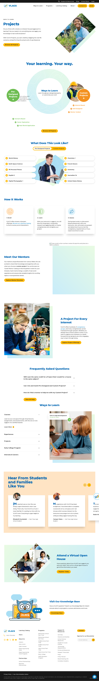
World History (13, 158)
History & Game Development (77, 197)
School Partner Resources (62, 639)
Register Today (64, 571)
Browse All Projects (11, 44)
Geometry (71, 169)
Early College (41, 654)
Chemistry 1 (71, 158)
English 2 (12, 175)
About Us (22, 639)
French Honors (72, 164)
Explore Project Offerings (70, 342)
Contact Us (82, 6)
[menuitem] (82, 6)
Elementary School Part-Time (43, 634)
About (73, 6)
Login (93, 1)
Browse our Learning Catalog (22, 223)
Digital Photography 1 (16, 181)
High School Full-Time (44, 652)
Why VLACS (22, 644)
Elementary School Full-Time (43, 638)
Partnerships (23, 658)
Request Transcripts (63, 652)
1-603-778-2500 (10, 635)
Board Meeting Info (63, 659)
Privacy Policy (7, 674)
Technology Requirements (62, 647)
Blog (77, 1)
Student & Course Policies (62, 643)
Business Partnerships (22, 664)
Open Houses (23, 646)
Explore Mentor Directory (14, 280)
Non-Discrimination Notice (20, 674)
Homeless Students (63, 661)
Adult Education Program (42, 657)
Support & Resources (67, 1)
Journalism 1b (72, 175)
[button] (89, 485)
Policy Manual (61, 656)
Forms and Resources (64, 650)
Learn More (8, 427)
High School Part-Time (43, 649)
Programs (49, 6)
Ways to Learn (38, 6)
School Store (85, 1)
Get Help (60, 634)
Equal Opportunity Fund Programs (24, 653)
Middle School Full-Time (43, 645)
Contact (81, 630)
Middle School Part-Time (43, 641)
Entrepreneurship (14, 197)
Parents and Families (63, 637)
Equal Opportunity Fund (24, 649)
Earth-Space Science (16, 164)
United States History (75, 181)
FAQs (59, 654)
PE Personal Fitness (15, 169)
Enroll (91, 6)
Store (21, 634)
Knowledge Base (57, 613)
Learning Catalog (61, 6)
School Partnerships (24, 661)
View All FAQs (30, 399)
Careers (21, 642)
